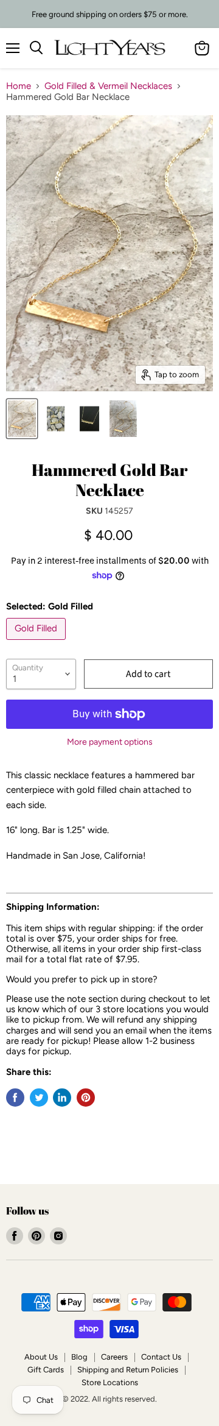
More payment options (110, 742)
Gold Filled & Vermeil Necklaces (108, 86)
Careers (114, 1356)
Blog (79, 1356)
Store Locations (110, 1382)
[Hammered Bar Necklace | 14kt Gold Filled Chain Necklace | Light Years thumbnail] (22, 418)
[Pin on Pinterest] (86, 1097)
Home (18, 86)
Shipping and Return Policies (127, 1369)
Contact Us (161, 1356)
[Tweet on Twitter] (39, 1097)
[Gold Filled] (37, 642)
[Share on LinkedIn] (62, 1097)
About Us (41, 1356)
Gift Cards (45, 1369)
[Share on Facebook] (15, 1097)
